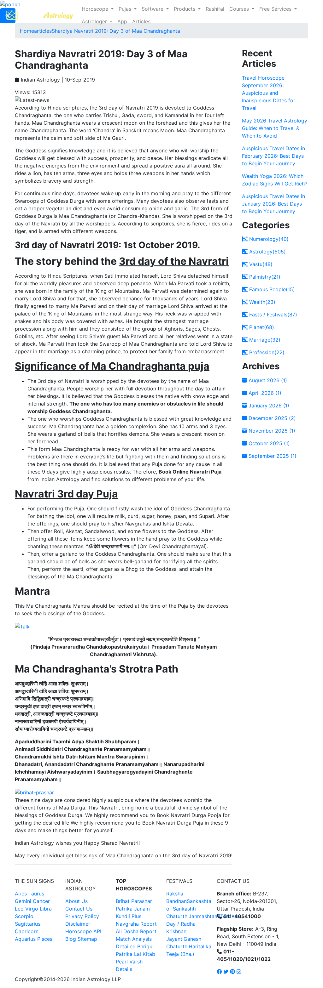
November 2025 (271, 431)
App (122, 21)
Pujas (126, 9)
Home (27, 31)
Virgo (31, 909)
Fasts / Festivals (272, 314)
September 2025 (272, 456)
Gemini (23, 901)
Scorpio (24, 916)
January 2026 (268, 405)
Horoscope (96, 9)
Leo (19, 909)
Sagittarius (27, 924)
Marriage (264, 340)
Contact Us (78, 909)
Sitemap (87, 939)
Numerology (268, 239)
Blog (70, 939)
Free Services (276, 9)
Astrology (267, 251)
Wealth (261, 302)
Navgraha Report (136, 924)
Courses (239, 9)
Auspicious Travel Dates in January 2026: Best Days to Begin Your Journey (273, 203)
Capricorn (26, 931)
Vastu (260, 264)
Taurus (36, 893)
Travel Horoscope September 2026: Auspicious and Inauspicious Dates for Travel (268, 93)
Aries (21, 893)
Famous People (271, 289)
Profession (266, 352)
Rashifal (215, 9)
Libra (46, 909)
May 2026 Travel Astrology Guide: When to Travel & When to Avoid (274, 128)
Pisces (44, 939)
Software (153, 9)
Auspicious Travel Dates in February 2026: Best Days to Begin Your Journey (273, 156)
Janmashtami (204, 916)
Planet (261, 327)
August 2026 (267, 380)
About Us (76, 901)
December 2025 (271, 418)
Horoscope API (83, 931)
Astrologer (95, 21)
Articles (141, 21)
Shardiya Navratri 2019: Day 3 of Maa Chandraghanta (116, 31)
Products (185, 9)
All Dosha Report (136, 931)
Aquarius (25, 939)
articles (43, 31)
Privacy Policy (82, 916)
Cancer (41, 901)
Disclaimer (77, 924)
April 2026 (264, 393)
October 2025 (268, 443)
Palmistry (264, 277)
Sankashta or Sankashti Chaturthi (188, 908)
